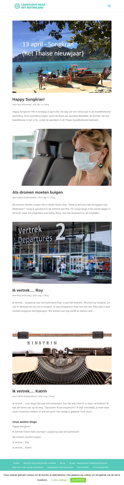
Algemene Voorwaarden (60, 467)
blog (47, 105)
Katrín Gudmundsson (27, 198)
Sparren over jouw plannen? (27, 467)
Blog (62, 463)
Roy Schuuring (24, 105)
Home (16, 463)
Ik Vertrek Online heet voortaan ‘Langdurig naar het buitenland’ (46, 432)
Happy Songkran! (28, 99)
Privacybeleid (100, 467)
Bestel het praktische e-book (40, 463)
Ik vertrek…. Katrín (29, 391)
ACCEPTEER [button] (78, 480)
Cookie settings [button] (59, 480)
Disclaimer (83, 467)
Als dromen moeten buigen (37, 192)
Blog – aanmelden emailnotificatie (88, 463)
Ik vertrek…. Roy (27, 290)
